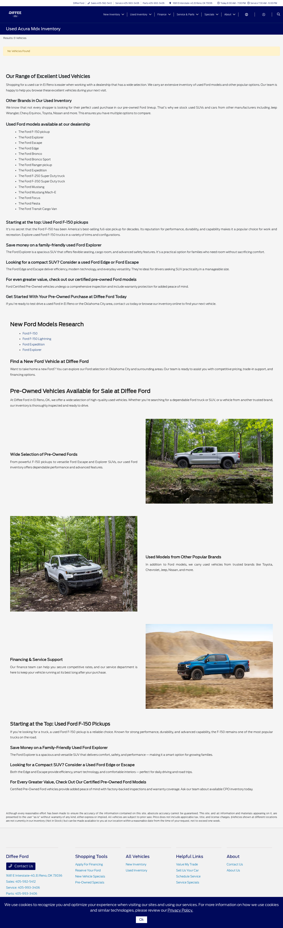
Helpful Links (189, 856)
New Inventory (136, 864)
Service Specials (187, 882)
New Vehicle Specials (90, 876)
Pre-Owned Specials (89, 882)
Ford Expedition (34, 344)
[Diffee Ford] (25, 14)
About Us (233, 870)
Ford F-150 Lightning (37, 338)
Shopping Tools (91, 856)
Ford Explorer (32, 349)
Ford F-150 (30, 333)
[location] (170, 3)
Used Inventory (136, 870)
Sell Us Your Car (187, 870)
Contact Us (23, 866)
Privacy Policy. (180, 910)
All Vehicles (138, 856)
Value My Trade (187, 864)
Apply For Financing (89, 864)
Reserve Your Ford (88, 870)
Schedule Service (188, 876)
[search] (278, 14)
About (233, 856)
